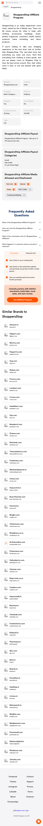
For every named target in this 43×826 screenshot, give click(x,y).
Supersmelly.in (16, 596)
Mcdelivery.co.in (16, 533)
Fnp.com (13, 415)
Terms (30, 792)
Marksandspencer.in (18, 470)
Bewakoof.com (16, 424)
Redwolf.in (14, 633)
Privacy (30, 787)
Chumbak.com (16, 614)
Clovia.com (14, 479)
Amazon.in (14, 325)
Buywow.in (14, 605)
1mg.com (13, 361)
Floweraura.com (16, 551)
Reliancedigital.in (17, 741)
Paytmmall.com (16, 732)
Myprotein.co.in (16, 578)
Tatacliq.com (15, 759)
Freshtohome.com (17, 624)
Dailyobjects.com (17, 560)
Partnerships (13, 802)
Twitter (13, 782)
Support (30, 782)
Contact (30, 776)
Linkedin (12, 792)
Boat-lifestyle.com (17, 497)
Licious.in (14, 696)
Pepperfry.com (16, 352)
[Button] (7, 2)
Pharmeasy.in (15, 642)
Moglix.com (15, 515)
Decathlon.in (15, 678)
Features (30, 797)
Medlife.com (15, 714)
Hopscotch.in (15, 488)
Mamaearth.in (15, 705)
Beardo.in (14, 669)
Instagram (13, 787)
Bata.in (13, 660)
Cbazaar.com (15, 569)
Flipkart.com (15, 334)
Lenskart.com (15, 388)
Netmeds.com (16, 442)
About (13, 797)
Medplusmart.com (17, 723)
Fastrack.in (14, 506)
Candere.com (15, 587)
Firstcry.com (15, 379)
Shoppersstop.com (11, 85)
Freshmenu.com (16, 461)
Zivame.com (15, 433)
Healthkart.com (16, 406)
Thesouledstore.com (18, 451)
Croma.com (15, 397)
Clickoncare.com (17, 524)
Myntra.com (15, 343)
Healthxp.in (14, 687)
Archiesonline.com (17, 542)
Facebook (13, 776)
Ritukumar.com (16, 750)
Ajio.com (13, 651)
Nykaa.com (14, 370)
